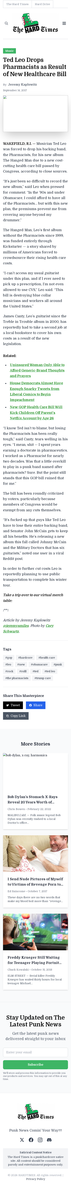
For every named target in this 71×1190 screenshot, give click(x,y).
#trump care (42, 678)
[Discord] (49, 1140)
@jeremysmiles (16, 626)
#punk (58, 664)
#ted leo (49, 671)
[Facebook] (31, 1140)
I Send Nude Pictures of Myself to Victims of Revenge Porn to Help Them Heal (35, 884)
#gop (8, 657)
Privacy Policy (35, 1179)
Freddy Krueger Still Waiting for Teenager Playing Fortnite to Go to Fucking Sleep (34, 963)
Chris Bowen (16, 809)
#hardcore (25, 657)
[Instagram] (40, 1140)
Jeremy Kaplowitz (22, 84)
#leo (8, 664)
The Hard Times (17, 4)
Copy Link (18, 716)
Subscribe (35, 1064)
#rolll (23, 671)
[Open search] (6, 23)
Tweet (15, 705)
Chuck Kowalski (18, 969)
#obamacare (39, 664)
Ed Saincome (16, 891)
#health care (46, 657)
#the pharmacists (16, 678)
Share (38, 705)
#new (21, 664)
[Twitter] (22, 1140)
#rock (9, 671)
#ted (35, 671)
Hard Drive (42, 4)
